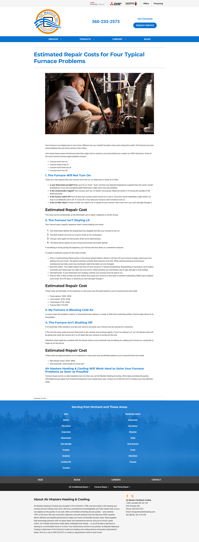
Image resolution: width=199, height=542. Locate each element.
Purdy (132, 450)
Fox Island (66, 426)
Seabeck (66, 456)
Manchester (66, 438)
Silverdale (133, 456)
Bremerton (132, 420)
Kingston (133, 432)
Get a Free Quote (145, 18)
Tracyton (66, 468)
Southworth (66, 462)
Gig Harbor (133, 426)
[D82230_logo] (48, 10)
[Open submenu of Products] (95, 39)
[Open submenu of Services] (62, 39)
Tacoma (132, 462)
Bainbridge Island (132, 414)
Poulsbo (66, 450)
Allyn (66, 414)
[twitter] (132, 496)
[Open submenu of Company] (126, 39)
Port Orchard (132, 444)
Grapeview (66, 432)
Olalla (132, 438)
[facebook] (127, 496)
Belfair (66, 420)
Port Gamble (66, 444)
